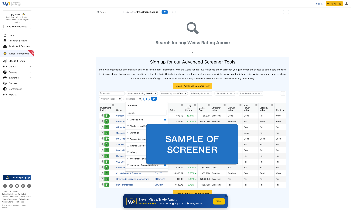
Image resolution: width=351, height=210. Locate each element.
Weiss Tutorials (8, 202)
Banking (13, 72)
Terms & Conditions (10, 197)
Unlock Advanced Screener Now (193, 86)
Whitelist (22, 194)
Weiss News (24, 199)
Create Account (334, 4)
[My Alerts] (346, 3)
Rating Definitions (9, 194)
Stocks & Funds (17, 61)
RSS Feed (20, 202)
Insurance (14, 78)
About (15, 191)
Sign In (319, 4)
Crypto (12, 66)
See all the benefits (17, 26)
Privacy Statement (9, 199)
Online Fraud (25, 197)
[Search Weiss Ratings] (98, 12)
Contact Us (6, 191)
